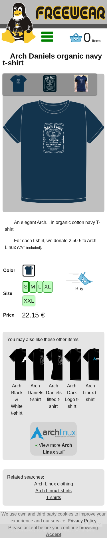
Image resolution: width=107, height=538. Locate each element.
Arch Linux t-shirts (53, 490)
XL (47, 287)
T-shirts (53, 497)
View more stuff (53, 448)
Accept (53, 534)
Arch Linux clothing (53, 483)
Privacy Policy (82, 520)
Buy (79, 288)
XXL (29, 301)
